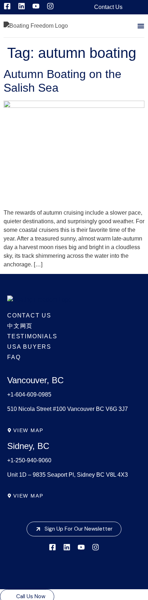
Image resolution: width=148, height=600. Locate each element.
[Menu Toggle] (140, 25)
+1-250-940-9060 (29, 460)
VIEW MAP (28, 430)
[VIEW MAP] (9, 430)
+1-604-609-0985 (29, 394)
